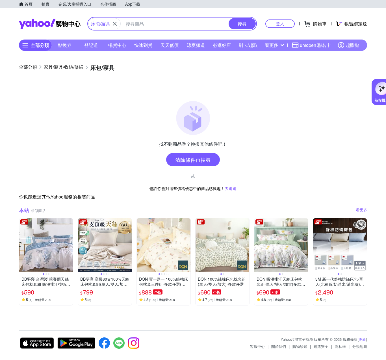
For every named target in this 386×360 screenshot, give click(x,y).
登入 (280, 24)
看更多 (271, 45)
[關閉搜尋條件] (114, 23)
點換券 (64, 45)
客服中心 (257, 346)
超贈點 (352, 45)
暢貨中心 (117, 45)
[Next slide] (69, 245)
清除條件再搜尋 (193, 159)
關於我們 (278, 346)
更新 (362, 339)
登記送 (91, 45)
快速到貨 (143, 45)
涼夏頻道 (196, 45)
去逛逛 (231, 188)
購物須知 (299, 346)
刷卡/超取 (248, 45)
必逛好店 (222, 45)
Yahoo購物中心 (50, 23)
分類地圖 (359, 346)
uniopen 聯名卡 (315, 45)
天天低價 (170, 45)
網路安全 (321, 346)
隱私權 (340, 346)
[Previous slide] (23, 245)
